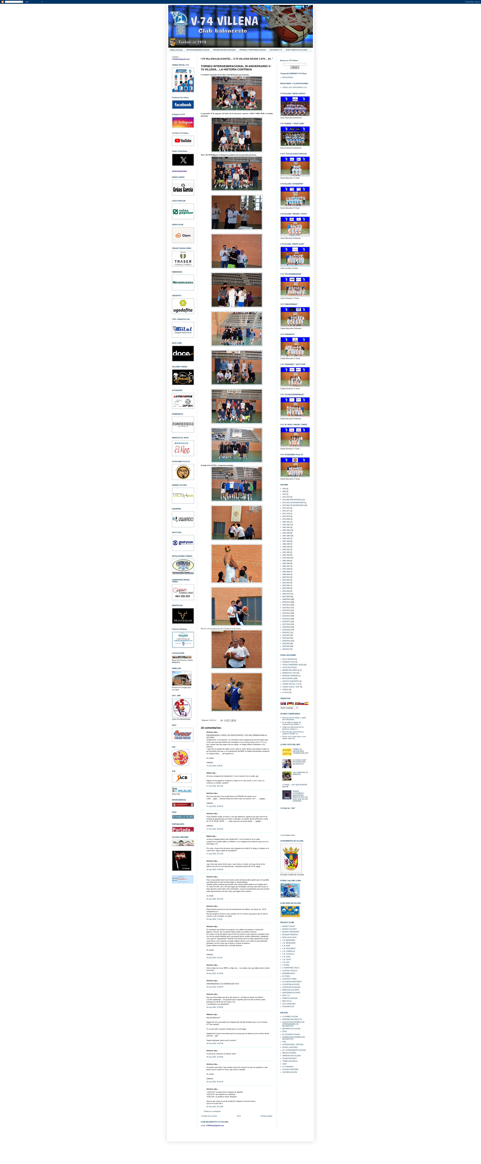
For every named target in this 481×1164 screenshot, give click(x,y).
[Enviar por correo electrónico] (225, 720)
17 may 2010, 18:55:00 (214, 829)
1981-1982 (286, 525)
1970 (284, 494)
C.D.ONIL (285, 965)
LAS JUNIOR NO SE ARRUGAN (300, 773)
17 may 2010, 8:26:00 (214, 766)
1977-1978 (286, 514)
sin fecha (285, 692)
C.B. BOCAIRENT (289, 948)
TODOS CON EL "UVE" (291, 687)
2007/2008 (286, 597)
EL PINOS (286, 976)
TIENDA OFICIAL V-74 (290, 684)
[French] (286, 703)
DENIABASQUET (288, 973)
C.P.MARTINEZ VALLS (290, 968)
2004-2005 (286, 588)
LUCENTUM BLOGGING (291, 987)
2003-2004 (286, 585)
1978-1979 (286, 516)
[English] (282, 703)
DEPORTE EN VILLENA (291, 1029)
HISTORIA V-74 (276, 50)
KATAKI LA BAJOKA (290, 1047)
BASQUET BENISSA (290, 935)
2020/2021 (286, 632)
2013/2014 (286, 613)
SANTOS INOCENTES (290, 681)
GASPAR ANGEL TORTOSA (292, 1044)
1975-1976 (286, 508)
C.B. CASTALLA (288, 954)
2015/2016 (286, 619)
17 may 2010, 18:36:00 (214, 806)
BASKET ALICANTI (289, 929)
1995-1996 (286, 563)
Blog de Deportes (183, 881)
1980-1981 (286, 522)
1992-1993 (286, 555)
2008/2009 (286, 599)
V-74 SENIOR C (288, 1067)
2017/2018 (286, 624)
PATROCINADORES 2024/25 (197, 50)
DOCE (284, 1031)
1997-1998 (286, 569)
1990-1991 (286, 549)
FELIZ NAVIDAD (288, 659)
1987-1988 (286, 541)
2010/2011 (286, 605)
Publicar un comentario (212, 1111)
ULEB (284, 1064)
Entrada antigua (266, 1116)
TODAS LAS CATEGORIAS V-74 (294, 87)
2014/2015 (286, 616)
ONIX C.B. (286, 995)
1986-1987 (286, 538)
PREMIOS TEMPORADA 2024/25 (252, 50)
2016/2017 (286, 621)
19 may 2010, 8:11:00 (214, 958)
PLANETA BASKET (289, 1058)
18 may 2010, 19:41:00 (214, 899)
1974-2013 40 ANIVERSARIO (293, 503)
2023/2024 (286, 641)
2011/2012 (286, 608)
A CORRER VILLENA (290, 1017)
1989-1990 (286, 547)
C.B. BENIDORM (288, 940)
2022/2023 (286, 638)
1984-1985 (286, 533)
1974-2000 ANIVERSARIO (292, 500)
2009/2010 (212, 720)
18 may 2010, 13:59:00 (214, 869)
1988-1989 (286, 544)
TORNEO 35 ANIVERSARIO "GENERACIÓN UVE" (301, 751)
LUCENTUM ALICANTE (291, 984)
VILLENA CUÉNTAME (290, 1069)
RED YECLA (287, 1001)
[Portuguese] (298, 703)
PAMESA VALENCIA (290, 998)
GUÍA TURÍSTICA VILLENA (296, 50)
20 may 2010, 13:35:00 (214, 1057)
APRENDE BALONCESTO (292, 1019)
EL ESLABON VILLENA (291, 1034)
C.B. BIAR (286, 946)
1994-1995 (286, 561)
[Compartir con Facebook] (232, 720)
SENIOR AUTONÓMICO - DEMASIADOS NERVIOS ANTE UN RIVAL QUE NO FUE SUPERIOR (300, 796)
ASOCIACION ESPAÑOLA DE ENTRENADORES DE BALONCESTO (293, 1024)
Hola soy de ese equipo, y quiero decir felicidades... (294, 719)
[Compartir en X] (230, 720)
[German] (290, 703)
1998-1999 (286, 572)
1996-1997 (286, 566)
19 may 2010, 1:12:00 (214, 919)
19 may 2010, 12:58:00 (214, 1007)
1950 (284, 489)
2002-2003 (286, 583)
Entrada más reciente (209, 1116)
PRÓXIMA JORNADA (290, 676)
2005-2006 (286, 591)
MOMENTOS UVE (289, 673)
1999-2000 (286, 574)
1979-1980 (286, 519)
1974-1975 (286, 497)
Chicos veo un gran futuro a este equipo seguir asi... (294, 737)
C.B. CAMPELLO (288, 951)
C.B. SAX (285, 962)
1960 (284, 491)
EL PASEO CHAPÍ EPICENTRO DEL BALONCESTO (299, 762)
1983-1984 (286, 530)
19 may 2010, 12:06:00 (214, 987)
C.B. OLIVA (286, 959)
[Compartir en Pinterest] (235, 720)
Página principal (176, 50)
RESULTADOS (287, 77)
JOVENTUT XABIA (289, 979)
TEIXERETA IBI (288, 1007)
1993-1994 (286, 558)
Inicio (239, 1116)
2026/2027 (286, 649)
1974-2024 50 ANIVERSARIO (293, 505)
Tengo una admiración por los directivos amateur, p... (293, 728)
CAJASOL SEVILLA (289, 971)
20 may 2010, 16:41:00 (214, 1082)
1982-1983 (286, 527)
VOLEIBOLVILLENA (289, 1072)
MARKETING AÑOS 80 (290, 670)
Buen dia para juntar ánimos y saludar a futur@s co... (293, 733)
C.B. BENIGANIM (288, 943)
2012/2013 (286, 610)
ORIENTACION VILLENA (291, 1056)
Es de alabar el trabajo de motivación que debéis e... (292, 723)
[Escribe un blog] (228, 720)
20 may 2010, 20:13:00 (214, 1107)
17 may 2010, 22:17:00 (214, 854)
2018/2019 (286, 627)
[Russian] (302, 703)
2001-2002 (286, 580)
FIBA (284, 1042)
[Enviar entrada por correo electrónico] (221, 720)
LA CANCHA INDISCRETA (292, 982)
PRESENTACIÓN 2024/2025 (224, 50)
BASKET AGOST (288, 926)
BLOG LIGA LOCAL (289, 937)
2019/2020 (286, 630)
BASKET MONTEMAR (290, 932)
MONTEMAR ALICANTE (291, 993)
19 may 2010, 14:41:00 (214, 1043)
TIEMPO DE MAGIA (289, 1061)
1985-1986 (286, 536)
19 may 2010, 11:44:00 (214, 973)
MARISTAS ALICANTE (290, 990)
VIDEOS (285, 690)
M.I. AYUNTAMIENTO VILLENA (294, 1050)
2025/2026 (286, 646)
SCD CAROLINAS (289, 1004)
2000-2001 (286, 577)
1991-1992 (286, 552)
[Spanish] (306, 703)
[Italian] (294, 703)
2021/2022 (286, 635)
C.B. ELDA (286, 957)
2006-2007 (286, 594)
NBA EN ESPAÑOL (289, 1053)
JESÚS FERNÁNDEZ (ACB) (292, 665)
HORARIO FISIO (288, 662)
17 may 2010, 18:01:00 (214, 786)
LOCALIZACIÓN (288, 667)
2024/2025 (286, 643)
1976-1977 (286, 511)
